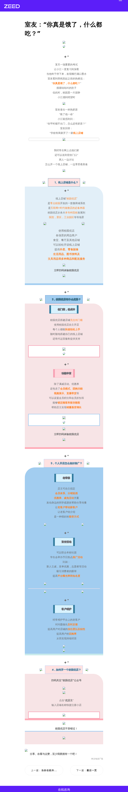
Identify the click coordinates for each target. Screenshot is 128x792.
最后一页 (92, 770)
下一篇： (86, 770)
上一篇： (44, 770)
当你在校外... (49, 770)
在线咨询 (64, 789)
